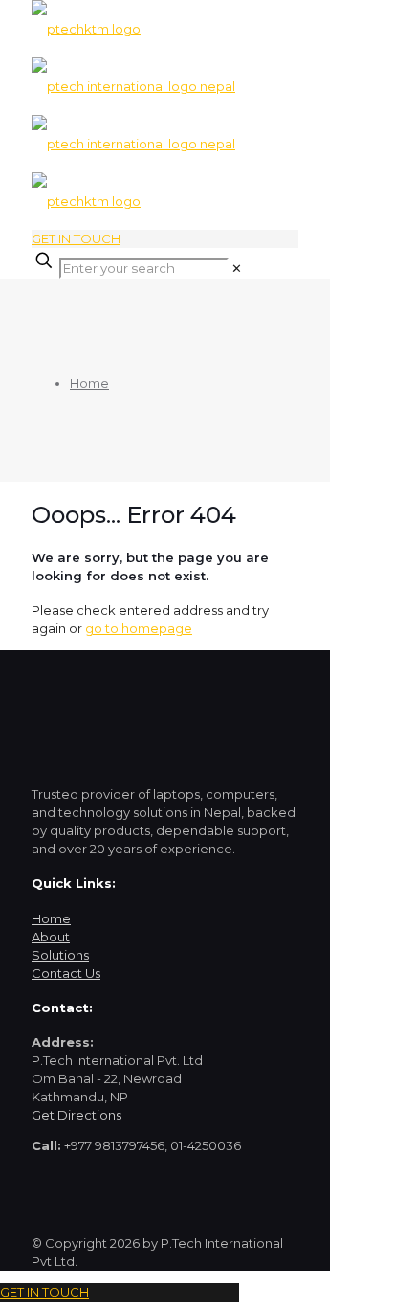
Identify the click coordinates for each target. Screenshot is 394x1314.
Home (89, 383)
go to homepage (138, 628)
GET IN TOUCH (76, 238)
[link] (236, 268)
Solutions (60, 955)
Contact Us (66, 973)
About (51, 936)
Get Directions (76, 1114)
